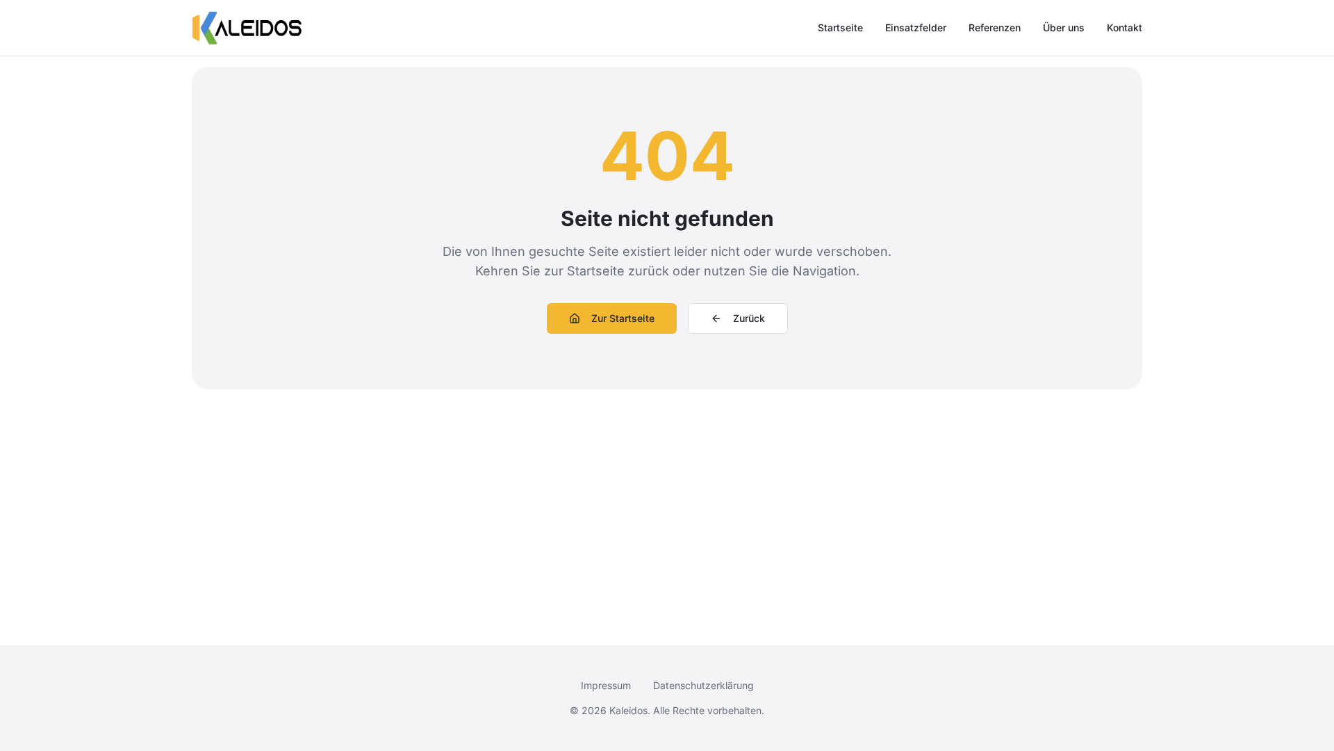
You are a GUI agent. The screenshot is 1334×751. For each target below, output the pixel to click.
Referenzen (995, 27)
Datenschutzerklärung (703, 685)
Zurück (749, 318)
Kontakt (1124, 27)
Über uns (1064, 27)
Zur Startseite (622, 318)
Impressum (606, 685)
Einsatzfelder (915, 27)
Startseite (840, 27)
